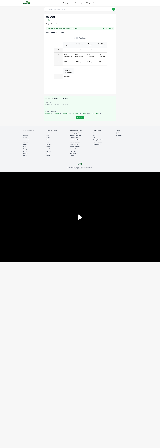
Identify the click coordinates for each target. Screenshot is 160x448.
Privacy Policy (97, 144)
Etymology (79, 3)
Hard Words (73, 149)
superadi (57, 113)
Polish (48, 153)
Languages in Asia (75, 142)
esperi (86, 113)
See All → (26, 155)
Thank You (73, 151)
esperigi (48, 113)
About (94, 135)
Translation (82, 38)
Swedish (48, 149)
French (25, 151)
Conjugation (67, 3)
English (25, 144)
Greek (25, 133)
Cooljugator (48, 104)
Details (58, 24)
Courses (96, 3)
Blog (88, 3)
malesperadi (96, 113)
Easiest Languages (75, 146)
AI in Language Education (76, 133)
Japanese (26, 140)
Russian (25, 135)
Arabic (25, 137)
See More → (73, 155)
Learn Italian (73, 153)
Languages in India (75, 137)
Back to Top (80, 117)
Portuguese (26, 149)
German (25, 153)
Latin (47, 135)
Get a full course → (107, 28)
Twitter (120, 135)
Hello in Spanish (74, 144)
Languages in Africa (75, 135)
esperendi (77, 113)
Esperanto (57, 104)
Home (94, 133)
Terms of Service (97, 142)
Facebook (121, 133)
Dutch (24, 146)
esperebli (67, 113)
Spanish (25, 142)
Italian (48, 140)
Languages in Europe (75, 140)
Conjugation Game (98, 140)
